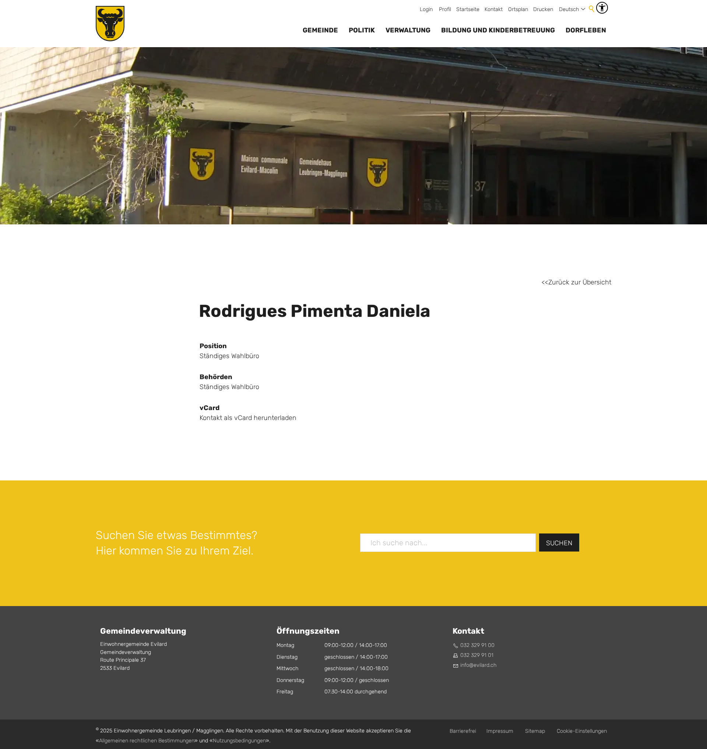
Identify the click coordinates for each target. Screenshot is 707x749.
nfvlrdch (479, 665)
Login (426, 9)
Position (213, 346)
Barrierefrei (463, 731)
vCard (209, 408)
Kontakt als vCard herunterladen (248, 418)
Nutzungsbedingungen (239, 741)
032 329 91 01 (476, 655)
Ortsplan (518, 9)
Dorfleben (586, 30)
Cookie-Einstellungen (582, 731)
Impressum (499, 731)
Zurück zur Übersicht (579, 282)
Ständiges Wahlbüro (229, 387)
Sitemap (535, 731)
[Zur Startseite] (110, 23)
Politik (362, 30)
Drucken (543, 9)
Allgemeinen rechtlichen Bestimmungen (146, 741)
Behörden (216, 377)
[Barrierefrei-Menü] (602, 8)
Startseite (467, 9)
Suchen (559, 543)
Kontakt (494, 9)
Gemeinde (320, 30)
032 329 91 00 (477, 645)
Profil (445, 9)
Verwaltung (408, 30)
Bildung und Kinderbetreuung (498, 30)
